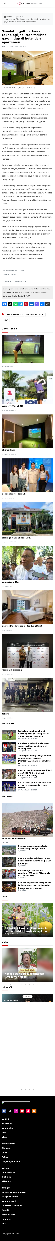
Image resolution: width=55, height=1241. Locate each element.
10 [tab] (44, 984)
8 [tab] (37, 984)
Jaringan (6, 1188)
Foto (4, 896)
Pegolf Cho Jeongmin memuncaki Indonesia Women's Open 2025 (25, 404)
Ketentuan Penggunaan (14, 1192)
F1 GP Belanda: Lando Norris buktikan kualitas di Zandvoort (24, 1080)
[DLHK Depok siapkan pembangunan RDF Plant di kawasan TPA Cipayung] (27, 819)
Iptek (18, 17)
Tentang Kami (9, 1201)
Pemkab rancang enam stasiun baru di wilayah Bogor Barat (33, 847)
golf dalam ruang (35, 314)
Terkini (5, 1119)
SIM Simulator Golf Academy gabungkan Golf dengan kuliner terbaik (25, 492)
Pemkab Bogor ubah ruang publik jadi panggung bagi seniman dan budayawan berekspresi (34, 885)
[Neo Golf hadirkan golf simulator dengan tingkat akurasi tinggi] (27, 431)
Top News (7, 796)
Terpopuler (8, 723)
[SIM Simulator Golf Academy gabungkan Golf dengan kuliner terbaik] (27, 475)
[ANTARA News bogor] (30, 3)
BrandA (5, 1210)
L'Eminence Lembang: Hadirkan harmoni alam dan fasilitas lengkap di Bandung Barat (25, 624)
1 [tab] (20, 939)
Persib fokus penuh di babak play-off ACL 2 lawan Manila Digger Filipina (34, 785)
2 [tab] (23, 939)
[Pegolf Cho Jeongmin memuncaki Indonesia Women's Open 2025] (27, 387)
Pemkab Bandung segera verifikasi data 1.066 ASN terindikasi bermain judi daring (35, 773)
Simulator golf (15, 314)
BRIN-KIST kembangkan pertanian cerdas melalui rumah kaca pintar (26, 930)
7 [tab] (33, 984)
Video (5, 942)
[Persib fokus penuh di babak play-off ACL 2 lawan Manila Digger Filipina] (9, 786)
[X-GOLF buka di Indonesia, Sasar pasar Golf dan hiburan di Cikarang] (27, 651)
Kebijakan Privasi (10, 1197)
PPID (4, 1223)
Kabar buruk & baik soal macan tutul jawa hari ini (24, 975)
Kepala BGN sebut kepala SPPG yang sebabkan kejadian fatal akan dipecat (33, 746)
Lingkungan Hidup (11, 1161)
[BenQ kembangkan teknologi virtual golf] (23, 349)
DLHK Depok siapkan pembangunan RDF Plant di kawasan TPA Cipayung (27, 836)
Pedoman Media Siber (12, 1206)
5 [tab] (35, 939)
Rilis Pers (6, 1181)
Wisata (5, 1168)
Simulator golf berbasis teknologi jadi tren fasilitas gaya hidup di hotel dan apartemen (27, 20)
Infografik (7, 987)
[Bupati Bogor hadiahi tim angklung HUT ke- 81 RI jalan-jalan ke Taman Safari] (9, 874)
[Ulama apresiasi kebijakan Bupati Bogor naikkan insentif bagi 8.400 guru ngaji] (9, 862)
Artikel (5, 1157)
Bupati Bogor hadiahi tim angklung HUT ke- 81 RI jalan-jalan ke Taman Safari (34, 873)
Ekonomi (6, 1148)
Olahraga (6, 1177)
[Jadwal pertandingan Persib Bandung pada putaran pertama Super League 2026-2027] (9, 734)
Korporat (6, 1219)
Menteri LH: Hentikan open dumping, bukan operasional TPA (24, 580)
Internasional (8, 1172)
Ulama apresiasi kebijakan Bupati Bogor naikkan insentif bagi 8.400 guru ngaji (35, 861)
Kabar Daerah (8, 1143)
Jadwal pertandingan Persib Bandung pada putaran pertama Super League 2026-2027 (34, 734)
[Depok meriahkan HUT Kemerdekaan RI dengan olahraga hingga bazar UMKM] (27, 519)
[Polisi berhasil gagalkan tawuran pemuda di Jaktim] (27, 695)
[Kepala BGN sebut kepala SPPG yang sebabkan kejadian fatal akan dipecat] (9, 747)
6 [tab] (29, 984)
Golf (5, 320)
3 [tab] (27, 939)
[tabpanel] (27, 920)
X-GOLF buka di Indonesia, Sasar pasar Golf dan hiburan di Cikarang (26, 668)
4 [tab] (31, 939)
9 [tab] (41, 984)
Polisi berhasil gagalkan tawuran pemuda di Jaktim (24, 712)
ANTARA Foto (8, 1214)
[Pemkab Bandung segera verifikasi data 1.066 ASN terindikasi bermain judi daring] (9, 774)
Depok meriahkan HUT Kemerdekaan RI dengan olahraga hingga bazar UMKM (27, 536)
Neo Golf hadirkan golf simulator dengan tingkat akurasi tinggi (27, 448)
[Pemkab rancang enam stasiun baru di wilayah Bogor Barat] (9, 849)
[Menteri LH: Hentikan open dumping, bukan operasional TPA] (27, 563)
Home (9, 17)
